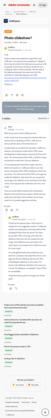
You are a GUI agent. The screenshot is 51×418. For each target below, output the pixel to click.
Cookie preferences (11, 406)
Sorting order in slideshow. (14, 358)
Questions (8, 14)
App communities (19, 12)
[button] (4, 6)
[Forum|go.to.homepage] (19, 5)
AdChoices (11, 415)
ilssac (10, 127)
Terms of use (26, 402)
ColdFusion (32, 12)
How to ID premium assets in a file (17, 346)
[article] (25, 168)
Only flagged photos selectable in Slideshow (21, 334)
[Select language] (34, 5)
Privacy (34, 402)
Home (7, 12)
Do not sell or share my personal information (20, 411)
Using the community (12, 402)
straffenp (11, 47)
